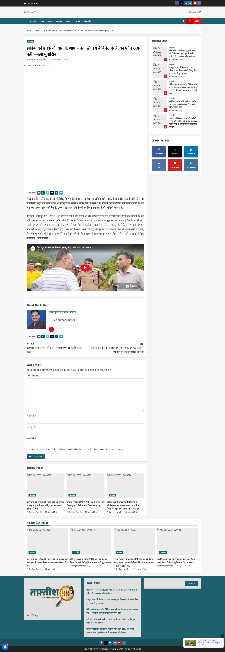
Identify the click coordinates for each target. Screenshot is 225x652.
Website (31, 438)
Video (197, 21)
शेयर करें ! (32, 193)
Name (31, 415)
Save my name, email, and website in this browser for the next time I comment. (76, 449)
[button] (25, 21)
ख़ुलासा (50, 21)
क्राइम (42, 21)
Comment (34, 375)
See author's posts (64, 320)
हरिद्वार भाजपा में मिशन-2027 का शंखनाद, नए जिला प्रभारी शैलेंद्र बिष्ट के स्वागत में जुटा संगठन (85, 505)
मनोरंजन (59, 21)
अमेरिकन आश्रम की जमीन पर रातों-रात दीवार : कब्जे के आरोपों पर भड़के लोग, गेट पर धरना (160, 104)
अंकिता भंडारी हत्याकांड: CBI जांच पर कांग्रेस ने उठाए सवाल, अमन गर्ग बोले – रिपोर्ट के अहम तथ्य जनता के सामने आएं (123, 505)
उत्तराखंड (33, 21)
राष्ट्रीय (77, 21)
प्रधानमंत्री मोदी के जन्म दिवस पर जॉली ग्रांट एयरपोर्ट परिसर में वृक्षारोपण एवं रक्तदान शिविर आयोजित (117, 347)
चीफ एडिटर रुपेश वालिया (37, 59)
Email (31, 427)
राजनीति (68, 21)
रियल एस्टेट (87, 21)
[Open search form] (184, 21)
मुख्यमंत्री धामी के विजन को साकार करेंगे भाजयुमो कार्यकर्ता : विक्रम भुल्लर (54, 347)
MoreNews (122, 648)
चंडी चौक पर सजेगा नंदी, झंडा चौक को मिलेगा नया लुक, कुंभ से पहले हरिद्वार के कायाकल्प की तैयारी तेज (45, 505)
